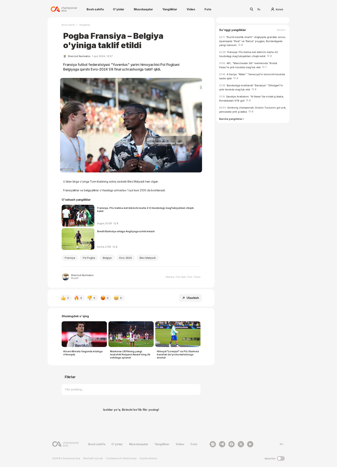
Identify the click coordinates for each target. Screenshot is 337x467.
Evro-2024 (125, 257)
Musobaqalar (143, 9)
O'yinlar (118, 9)
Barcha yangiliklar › (231, 118)
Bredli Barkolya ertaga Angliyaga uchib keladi (126, 231)
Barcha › (281, 30)
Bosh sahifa (95, 9)
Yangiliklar (169, 9)
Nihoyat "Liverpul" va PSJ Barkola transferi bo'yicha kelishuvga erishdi (178, 354)
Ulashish (193, 298)
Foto (208, 9)
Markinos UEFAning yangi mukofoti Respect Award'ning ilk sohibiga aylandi (130, 354)
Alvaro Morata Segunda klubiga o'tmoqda (83, 353)
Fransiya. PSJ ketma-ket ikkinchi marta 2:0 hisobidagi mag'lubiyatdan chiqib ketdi (145, 209)
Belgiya (107, 257)
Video (191, 9)
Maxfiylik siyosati (93, 458)
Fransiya (70, 257)
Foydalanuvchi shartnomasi (121, 458)
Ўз (258, 9)
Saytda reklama (148, 458)
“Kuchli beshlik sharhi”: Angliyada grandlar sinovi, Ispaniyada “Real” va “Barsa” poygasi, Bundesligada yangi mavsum (252, 41)
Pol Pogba (89, 257)
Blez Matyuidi (147, 257)
